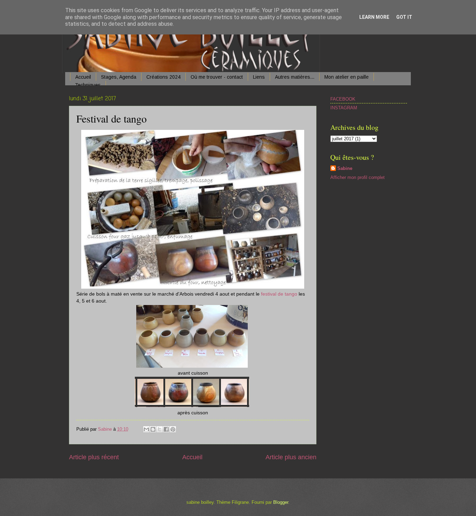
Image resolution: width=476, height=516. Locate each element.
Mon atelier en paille (346, 77)
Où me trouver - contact (217, 77)
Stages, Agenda (118, 77)
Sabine (344, 168)
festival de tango (279, 294)
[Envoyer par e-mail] (146, 429)
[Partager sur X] (159, 429)
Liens (259, 77)
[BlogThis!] (152, 429)
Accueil (83, 77)
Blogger (280, 502)
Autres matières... (294, 77)
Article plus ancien (291, 457)
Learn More (374, 17)
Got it (404, 17)
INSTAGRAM (343, 107)
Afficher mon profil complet (357, 177)
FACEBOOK (342, 99)
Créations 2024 (163, 77)
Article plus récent (94, 457)
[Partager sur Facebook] (166, 429)
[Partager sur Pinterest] (172, 429)
